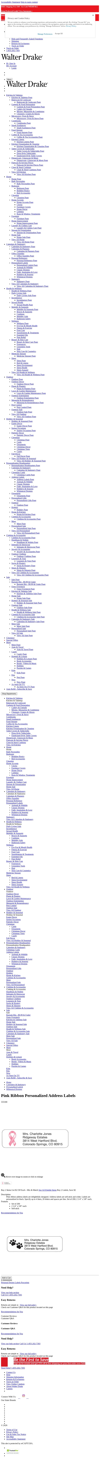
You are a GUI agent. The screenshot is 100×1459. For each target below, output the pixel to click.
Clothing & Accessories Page (23, 538)
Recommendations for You (12, 1213)
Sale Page (15, 580)
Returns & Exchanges (20, 43)
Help (8, 1375)
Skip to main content (29, 2)
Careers (9, 1389)
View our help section (10, 1292)
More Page (15, 645)
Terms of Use (11, 1430)
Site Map (10, 1437)
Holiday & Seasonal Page (22, 421)
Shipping (15, 41)
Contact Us (10, 1372)
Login (13, 68)
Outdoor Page (17, 379)
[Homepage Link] (22, 59)
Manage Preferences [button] (45, 34)
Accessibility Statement (10, 2)
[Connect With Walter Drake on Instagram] (23, 1398)
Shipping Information (15, 1377)
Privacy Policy (12, 1432)
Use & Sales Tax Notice (16, 1434)
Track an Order (17, 46)
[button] (59, 34)
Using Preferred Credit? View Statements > (16, 11)
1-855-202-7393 (13, 50)
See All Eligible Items (48, 1190)
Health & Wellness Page (21, 291)
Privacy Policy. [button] (71, 26)
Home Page (16, 179)
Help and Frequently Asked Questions (27, 39)
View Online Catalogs (15, 1384)
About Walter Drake (14, 1386)
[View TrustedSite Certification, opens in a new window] (12, 1453)
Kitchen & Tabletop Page (21, 97)
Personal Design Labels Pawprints (15, 1282)
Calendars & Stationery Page (23, 246)
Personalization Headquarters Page (25, 465)
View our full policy (28, 1305)
